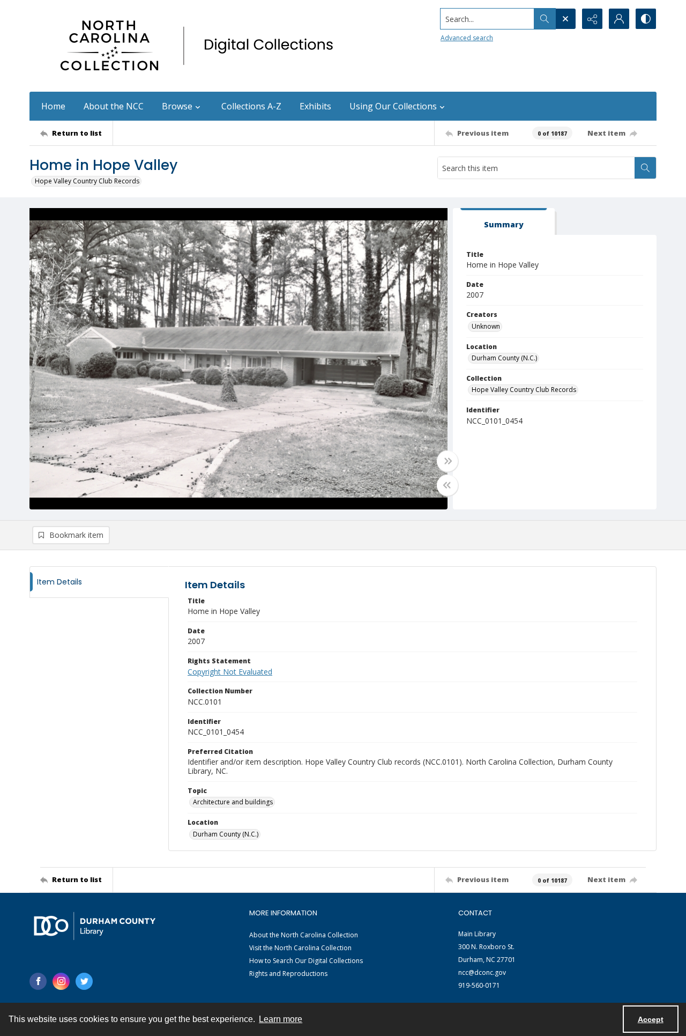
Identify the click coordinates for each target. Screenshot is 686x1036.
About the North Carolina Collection (303, 934)
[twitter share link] (84, 981)
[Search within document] (645, 168)
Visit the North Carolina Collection (300, 947)
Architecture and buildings (233, 801)
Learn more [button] (280, 1019)
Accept (650, 1019)
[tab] (504, 221)
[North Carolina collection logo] (200, 46)
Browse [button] (177, 106)
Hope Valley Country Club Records (87, 181)
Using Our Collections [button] (393, 106)
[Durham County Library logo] (94, 926)
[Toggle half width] (447, 485)
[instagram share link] (61, 981)
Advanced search (467, 37)
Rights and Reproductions (288, 973)
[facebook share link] (38, 981)
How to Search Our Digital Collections (306, 960)
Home (53, 106)
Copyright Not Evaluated (230, 672)
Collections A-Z (251, 106)
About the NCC (114, 106)
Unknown (486, 326)
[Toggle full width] (447, 461)
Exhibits (315, 106)
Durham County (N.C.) (504, 357)
